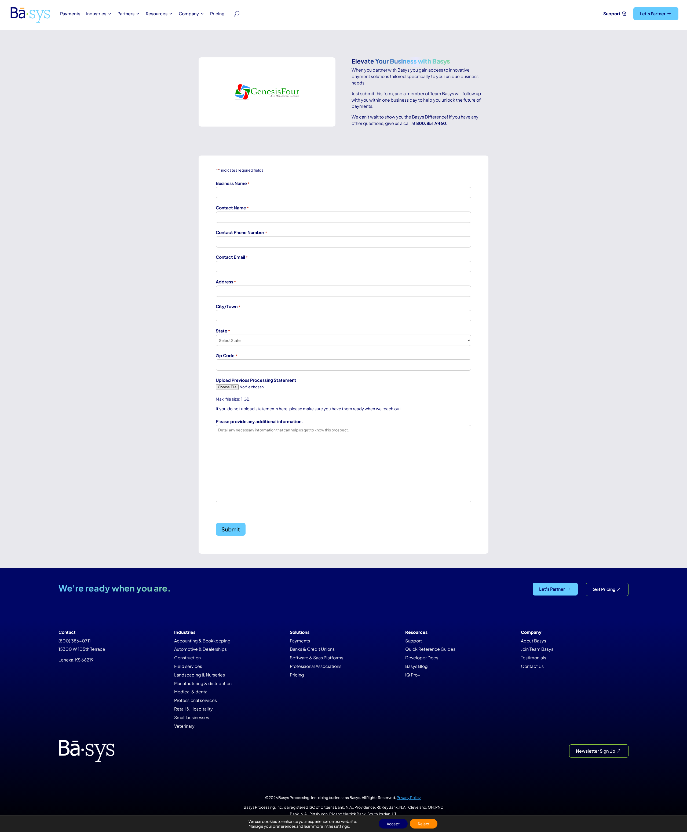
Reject (423, 823)
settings (341, 826)
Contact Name (232, 207)
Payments (70, 13)
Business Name (233, 183)
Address (226, 281)
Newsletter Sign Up (595, 751)
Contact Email (232, 257)
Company (189, 13)
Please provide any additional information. (259, 421)
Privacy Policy (409, 797)
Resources (156, 13)
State (223, 331)
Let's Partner (653, 13)
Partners (126, 13)
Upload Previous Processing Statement (256, 380)
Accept (393, 823)
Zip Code (226, 355)
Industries (96, 13)
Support (611, 13)
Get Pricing (604, 589)
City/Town (228, 306)
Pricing (217, 13)
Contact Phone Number (241, 232)
